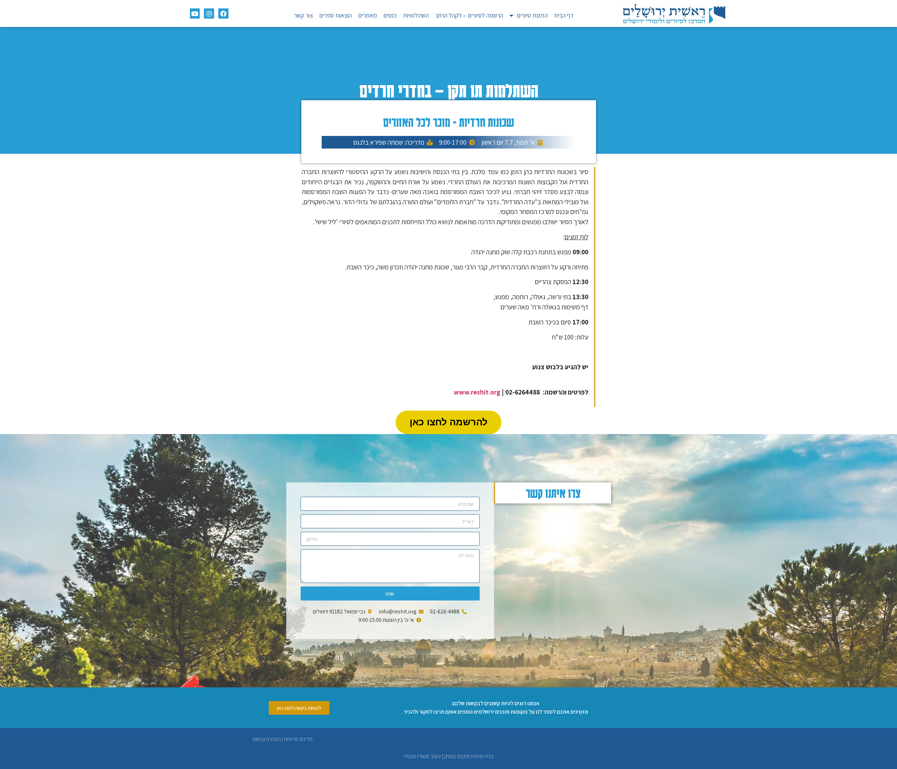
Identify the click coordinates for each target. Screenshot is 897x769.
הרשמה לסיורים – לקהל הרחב (469, 15)
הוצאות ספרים (335, 15)
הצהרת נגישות (266, 739)
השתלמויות (416, 15)
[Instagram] (209, 13)
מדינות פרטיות (298, 739)
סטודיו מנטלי (416, 756)
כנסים (390, 15)
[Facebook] (223, 13)
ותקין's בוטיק (457, 756)
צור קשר (303, 15)
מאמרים (367, 15)
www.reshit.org (477, 392)
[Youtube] (195, 13)
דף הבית (564, 15)
